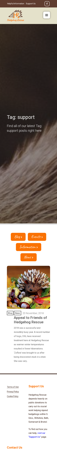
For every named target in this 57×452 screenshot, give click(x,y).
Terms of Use (13, 387)
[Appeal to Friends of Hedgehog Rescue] (28, 287)
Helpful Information (15, 3)
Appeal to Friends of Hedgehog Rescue (30, 320)
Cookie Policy (12, 396)
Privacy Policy (13, 391)
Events (35, 236)
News (27, 257)
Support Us (31, 3)
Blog (17, 236)
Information (27, 246)
